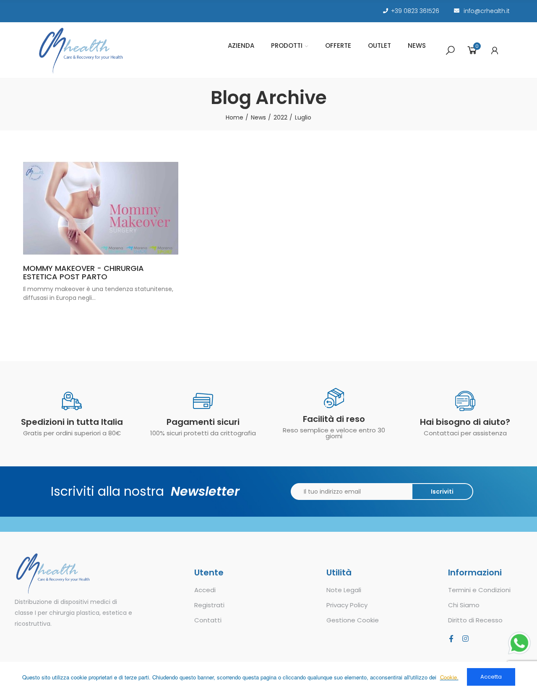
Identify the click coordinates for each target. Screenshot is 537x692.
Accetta (491, 677)
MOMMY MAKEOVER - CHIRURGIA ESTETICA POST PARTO (83, 272)
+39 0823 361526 (415, 11)
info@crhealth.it (487, 11)
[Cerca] (450, 50)
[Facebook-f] (451, 638)
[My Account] (494, 50)
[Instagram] (465, 638)
